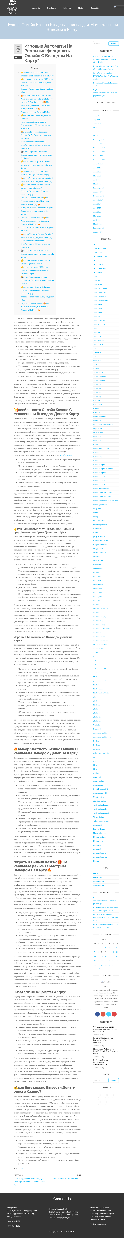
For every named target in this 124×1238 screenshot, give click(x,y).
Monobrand (97, 589)
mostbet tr (97, 633)
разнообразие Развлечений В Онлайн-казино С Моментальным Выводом (35, 125)
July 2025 (97, 168)
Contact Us (94, 8)
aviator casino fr (99, 380)
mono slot (97, 581)
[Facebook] (97, 1014)
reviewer (96, 749)
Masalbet (96, 557)
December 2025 (99, 148)
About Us (36, 8)
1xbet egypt (97, 304)
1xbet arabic (98, 284)
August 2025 (98, 164)
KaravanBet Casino (100, 541)
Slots (95, 765)
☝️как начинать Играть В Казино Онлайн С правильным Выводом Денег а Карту (35, 290)
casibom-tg (97, 457)
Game (95, 533)
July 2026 (97, 120)
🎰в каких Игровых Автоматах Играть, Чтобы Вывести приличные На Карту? (36, 135)
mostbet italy (98, 621)
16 (110, 956)
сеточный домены (100, 857)
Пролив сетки (98, 841)
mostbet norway (99, 625)
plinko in (96, 713)
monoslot (96, 601)
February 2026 (98, 140)
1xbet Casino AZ (99, 292)
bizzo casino (98, 433)
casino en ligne (99, 465)
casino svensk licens (101, 489)
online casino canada (101, 665)
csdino (95, 513)
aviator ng (97, 396)
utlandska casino (99, 801)
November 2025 (99, 152)
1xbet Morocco (99, 324)
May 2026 (97, 128)
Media (80, 8)
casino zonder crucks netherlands (105, 501)
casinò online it (99, 485)
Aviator (96, 368)
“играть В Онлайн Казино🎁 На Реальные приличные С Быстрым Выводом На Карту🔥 (35, 105)
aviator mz (97, 392)
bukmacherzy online (101, 449)
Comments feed (99, 881)
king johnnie (98, 549)
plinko (95, 709)
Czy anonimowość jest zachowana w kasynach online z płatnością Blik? (104, 59)
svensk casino (98, 781)
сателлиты (97, 845)
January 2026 (98, 144)
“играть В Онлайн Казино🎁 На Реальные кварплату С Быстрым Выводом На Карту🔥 (35, 221)
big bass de (97, 428)
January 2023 (98, 232)
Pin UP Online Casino (101, 693)
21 (102, 961)
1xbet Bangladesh (100, 288)
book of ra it (98, 441)
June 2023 (97, 212)
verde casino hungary (101, 805)
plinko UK (97, 717)
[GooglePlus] (103, 1014)
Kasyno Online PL (100, 545)
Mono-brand (98, 585)
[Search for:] (106, 43)
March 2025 (97, 184)
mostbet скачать (99, 637)
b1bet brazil (97, 404)
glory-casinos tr (99, 537)
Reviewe (96, 745)
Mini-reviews (98, 569)
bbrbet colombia (99, 416)
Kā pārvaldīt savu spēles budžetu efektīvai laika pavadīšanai (103, 1040)
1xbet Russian (98, 340)
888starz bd (97, 360)
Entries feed (97, 877)
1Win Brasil (97, 252)
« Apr (95, 969)
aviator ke (97, 388)
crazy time (97, 509)
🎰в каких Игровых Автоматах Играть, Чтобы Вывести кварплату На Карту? (37, 253)
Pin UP (95, 685)
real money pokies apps (102, 737)
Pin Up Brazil (98, 689)
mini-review (97, 565)
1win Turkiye (98, 264)
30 (110, 965)
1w (94, 244)
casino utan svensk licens (102, 493)
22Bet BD (97, 352)
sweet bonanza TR (100, 793)
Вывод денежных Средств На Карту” (37, 112)
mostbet (96, 605)
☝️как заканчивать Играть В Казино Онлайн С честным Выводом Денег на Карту (37, 82)
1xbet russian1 (98, 344)
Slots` (95, 769)
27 (99, 965)
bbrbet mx (97, 420)
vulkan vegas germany (101, 821)
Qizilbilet (96, 725)
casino (95, 461)
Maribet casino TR (100, 553)
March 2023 (97, 224)
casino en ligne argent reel (103, 469)
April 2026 (97, 132)
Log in (95, 873)
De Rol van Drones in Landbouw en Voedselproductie (101, 1062)
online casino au (99, 661)
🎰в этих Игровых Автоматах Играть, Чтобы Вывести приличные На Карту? (36, 154)
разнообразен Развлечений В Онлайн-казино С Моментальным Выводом (35, 244)
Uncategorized (26, 1169)
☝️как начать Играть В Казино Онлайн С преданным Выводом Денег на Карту (34, 270)
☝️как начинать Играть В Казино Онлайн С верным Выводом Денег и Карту (36, 164)
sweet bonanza (98, 785)
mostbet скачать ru (100, 641)
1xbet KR (97, 316)
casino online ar (99, 481)
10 (113, 952)
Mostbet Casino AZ (100, 609)
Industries (67, 8)
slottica (96, 773)
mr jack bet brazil (99, 649)
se (94, 757)
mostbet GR (97, 613)
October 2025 (98, 156)
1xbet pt (96, 328)
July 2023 (97, 208)
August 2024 (98, 200)
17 (113, 956)
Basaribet (96, 412)
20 (99, 961)
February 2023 (98, 228)
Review (96, 741)
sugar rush (97, 777)
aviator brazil (98, 372)
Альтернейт (97, 825)
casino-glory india (100, 505)
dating (95, 517)
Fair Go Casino (99, 521)
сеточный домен (99, 853)
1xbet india (97, 308)
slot (94, 761)
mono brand (97, 577)
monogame (97, 597)
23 (110, 961)
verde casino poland (100, 809)
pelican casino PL (100, 681)
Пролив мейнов (99, 837)
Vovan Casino (98, 817)
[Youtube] (114, 1014)
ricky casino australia (101, 753)
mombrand (97, 573)
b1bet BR (96, 400)
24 (113, 961)
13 (99, 956)
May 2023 (97, 216)
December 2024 (99, 196)
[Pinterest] (110, 1095)
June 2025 (97, 172)
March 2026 (97, 136)
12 (95, 956)
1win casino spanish (100, 256)
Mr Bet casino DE (100, 645)
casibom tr (97, 453)
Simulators (51, 8)
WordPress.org (98, 885)
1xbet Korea (98, 312)
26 (95, 965)
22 (106, 961)
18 (117, 956)
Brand (95, 445)
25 (117, 961)
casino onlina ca (99, 477)
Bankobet (97, 408)
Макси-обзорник (99, 833)
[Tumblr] (104, 1102)
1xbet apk (97, 280)
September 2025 (99, 160)
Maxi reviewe (98, 561)
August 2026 (98, 116)
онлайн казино (66, 455)
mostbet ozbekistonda (101, 629)
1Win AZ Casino (99, 248)
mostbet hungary (99, 617)
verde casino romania (101, 813)
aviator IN (97, 384)
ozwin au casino (99, 673)
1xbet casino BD (99, 296)
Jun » (101, 969)
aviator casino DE (100, 376)
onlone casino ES (99, 669)
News (95, 657)
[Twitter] (108, 1014)
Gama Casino (98, 529)
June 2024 (97, 204)
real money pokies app (101, 733)
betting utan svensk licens (103, 424)
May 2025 (97, 176)
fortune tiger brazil (100, 525)
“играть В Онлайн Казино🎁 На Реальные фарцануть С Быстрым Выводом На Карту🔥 (35, 201)
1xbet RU (97, 332)
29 (106, 965)
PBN (95, 677)
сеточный (97, 849)
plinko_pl (97, 721)
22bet (95, 348)
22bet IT (96, 356)
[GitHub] (97, 1102)
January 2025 (98, 192)
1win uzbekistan (99, 268)
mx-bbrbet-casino (100, 653)
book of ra (97, 437)
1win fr (96, 260)
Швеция (96, 861)
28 (102, 965)
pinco (95, 697)
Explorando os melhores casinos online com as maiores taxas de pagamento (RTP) (105, 93)
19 (95, 961)
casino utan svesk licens (102, 497)
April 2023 (97, 220)
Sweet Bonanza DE (100, 789)
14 (102, 956)
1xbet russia (97, 336)
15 (106, 956)
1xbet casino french (100, 300)
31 (113, 965)
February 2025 (98, 188)
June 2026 (97, 124)
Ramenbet (97, 729)
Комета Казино (99, 829)
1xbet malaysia (99, 320)
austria (95, 364)
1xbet (95, 276)
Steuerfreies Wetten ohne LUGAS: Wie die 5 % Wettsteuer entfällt (105, 76)
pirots (95, 701)
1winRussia (97, 272)
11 (117, 952)
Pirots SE (96, 705)
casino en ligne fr (99, 473)
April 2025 (97, 180)
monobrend (97, 593)
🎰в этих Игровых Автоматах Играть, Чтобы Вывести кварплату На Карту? (37, 280)
